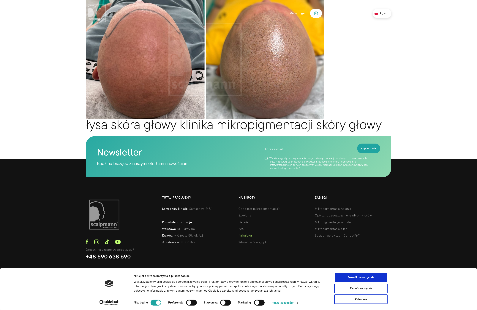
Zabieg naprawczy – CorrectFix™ (337, 235)
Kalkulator (245, 235)
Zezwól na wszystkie (361, 277)
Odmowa (361, 299)
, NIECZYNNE (180, 242)
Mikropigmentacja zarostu (333, 222)
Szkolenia (245, 215)
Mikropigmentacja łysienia (333, 209)
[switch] (191, 303)
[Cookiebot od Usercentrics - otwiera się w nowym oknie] (109, 303)
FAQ (241, 229)
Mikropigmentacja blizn (331, 229)
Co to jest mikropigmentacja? (259, 209)
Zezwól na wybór (361, 288)
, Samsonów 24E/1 (187, 209)
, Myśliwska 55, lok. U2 (182, 235)
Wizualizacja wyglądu (253, 242)
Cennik (243, 222)
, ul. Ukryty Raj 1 (180, 229)
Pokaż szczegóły (282, 302)
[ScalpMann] (97, 13)
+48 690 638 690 (108, 257)
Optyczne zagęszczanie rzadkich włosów (343, 215)
